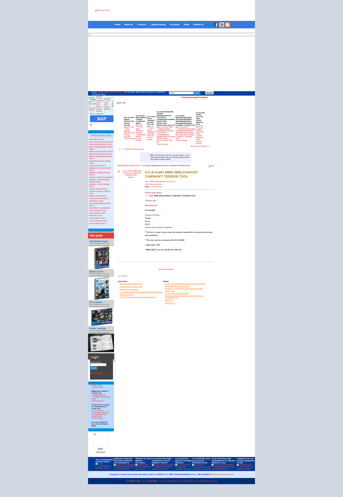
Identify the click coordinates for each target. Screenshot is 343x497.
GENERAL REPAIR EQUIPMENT (101, 177)
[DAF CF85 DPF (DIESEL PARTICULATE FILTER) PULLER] (130, 137)
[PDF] (211, 166)
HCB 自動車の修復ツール (135, 481)
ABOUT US (169, 300)
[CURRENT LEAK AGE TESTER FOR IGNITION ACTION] (245, 469)
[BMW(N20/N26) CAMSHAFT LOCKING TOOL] (101, 389)
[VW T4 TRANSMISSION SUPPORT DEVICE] (105, 468)
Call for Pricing (97, 391)
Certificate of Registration (134, 149)
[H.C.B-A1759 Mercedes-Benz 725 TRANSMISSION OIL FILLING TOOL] (101, 406)
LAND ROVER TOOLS (97, 218)
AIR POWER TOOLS (96, 139)
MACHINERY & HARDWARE (100, 208)
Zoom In (131, 177)
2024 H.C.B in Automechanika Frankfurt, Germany (138, 297)
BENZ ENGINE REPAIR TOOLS (100, 144)
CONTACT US (170, 303)
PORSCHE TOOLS (96, 216)
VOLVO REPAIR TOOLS (98, 211)
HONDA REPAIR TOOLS (98, 189)
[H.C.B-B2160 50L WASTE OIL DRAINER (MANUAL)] (183, 469)
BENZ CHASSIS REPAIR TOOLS (101, 142)
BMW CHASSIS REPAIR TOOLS (101, 152)
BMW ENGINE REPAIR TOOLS (110, 92)
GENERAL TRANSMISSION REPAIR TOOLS (99, 181)
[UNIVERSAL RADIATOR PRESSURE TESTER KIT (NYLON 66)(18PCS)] (124, 469)
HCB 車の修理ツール (153, 481)
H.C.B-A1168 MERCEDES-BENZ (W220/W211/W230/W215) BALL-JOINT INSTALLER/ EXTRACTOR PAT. (184, 296)
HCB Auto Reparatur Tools (173, 481)
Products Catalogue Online (101, 135)
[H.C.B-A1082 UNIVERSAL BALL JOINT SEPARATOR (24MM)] (101, 424)
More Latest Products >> (200, 146)
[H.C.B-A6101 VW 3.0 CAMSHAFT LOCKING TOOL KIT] (152, 136)
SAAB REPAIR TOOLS (97, 213)
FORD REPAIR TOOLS (97, 166)
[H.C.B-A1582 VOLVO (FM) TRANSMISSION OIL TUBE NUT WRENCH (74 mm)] (224, 469)
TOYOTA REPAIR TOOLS (98, 221)
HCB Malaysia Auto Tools (207, 481)
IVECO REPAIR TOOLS (97, 224)
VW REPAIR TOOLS (96, 201)
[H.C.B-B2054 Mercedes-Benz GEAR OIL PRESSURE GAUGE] (202, 469)
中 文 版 (112, 104)
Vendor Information (166, 269)
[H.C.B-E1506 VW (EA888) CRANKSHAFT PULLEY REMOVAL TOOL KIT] (163, 469)
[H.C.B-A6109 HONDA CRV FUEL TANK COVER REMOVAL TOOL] (200, 139)
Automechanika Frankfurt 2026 (131, 284)
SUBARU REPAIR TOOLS (98, 198)
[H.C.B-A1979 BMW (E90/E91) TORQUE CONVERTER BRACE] (141, 137)
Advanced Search (97, 373)
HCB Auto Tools (190, 481)
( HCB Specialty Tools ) (153, 184)
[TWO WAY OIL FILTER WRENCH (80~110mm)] (143, 469)
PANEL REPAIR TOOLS (98, 196)
